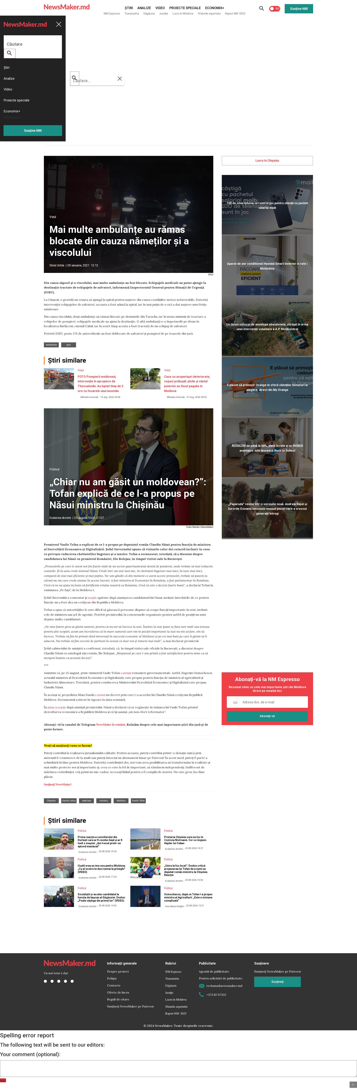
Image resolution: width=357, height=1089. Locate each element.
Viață (52, 217)
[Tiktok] (65, 981)
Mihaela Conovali (89, 397)
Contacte (113, 985)
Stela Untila (56, 265)
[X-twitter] (52, 981)
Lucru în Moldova (183, 13)
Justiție (163, 13)
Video (160, 8)
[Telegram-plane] (72, 981)
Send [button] (3, 1080)
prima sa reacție (57, 707)
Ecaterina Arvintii (60, 518)
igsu (68, 344)
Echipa (112, 978)
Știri (129, 8)
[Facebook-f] (45, 981)
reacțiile (92, 597)
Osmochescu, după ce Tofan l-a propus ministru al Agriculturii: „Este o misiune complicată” (188, 897)
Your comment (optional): (30, 1054)
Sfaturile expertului (209, 13)
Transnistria (132, 13)
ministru (103, 800)
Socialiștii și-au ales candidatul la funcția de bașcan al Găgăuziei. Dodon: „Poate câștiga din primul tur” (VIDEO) (102, 897)
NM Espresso (112, 13)
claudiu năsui (69, 800)
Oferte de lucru (118, 992)
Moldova (121, 800)
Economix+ (214, 8)
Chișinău (51, 800)
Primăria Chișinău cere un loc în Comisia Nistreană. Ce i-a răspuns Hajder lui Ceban (185, 840)
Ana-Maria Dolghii (174, 906)
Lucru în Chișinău (267, 160)
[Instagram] (58, 981)
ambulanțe (51, 344)
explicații (86, 800)
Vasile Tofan (138, 800)
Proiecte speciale (185, 8)
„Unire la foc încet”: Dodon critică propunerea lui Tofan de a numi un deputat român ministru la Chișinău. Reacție (186, 870)
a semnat (100, 695)
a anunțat (126, 673)
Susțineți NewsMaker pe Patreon (130, 1006)
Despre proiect (118, 971)
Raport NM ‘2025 (235, 13)
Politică (54, 469)
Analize (144, 8)
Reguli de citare (118, 999)
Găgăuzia (149, 13)
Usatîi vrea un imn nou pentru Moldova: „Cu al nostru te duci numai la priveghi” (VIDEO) (102, 869)
